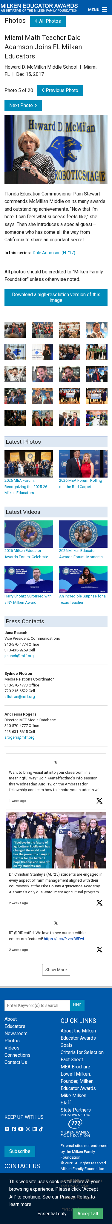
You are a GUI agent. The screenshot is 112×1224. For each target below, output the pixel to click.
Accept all (87, 1214)
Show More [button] (56, 969)
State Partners (76, 1110)
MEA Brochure (75, 1067)
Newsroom (15, 1033)
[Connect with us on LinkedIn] (35, 1129)
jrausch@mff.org (19, 656)
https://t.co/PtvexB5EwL (64, 939)
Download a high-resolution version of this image (56, 297)
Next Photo (21, 105)
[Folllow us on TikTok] (41, 1129)
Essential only (52, 1214)
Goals (67, 1045)
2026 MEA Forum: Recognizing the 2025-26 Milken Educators (25, 486)
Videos (11, 1048)
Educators (14, 1026)
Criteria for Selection (82, 1052)
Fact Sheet (72, 1059)
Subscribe (19, 1151)
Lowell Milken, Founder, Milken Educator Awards (78, 1081)
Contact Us (15, 1062)
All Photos (49, 21)
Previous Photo (61, 90)
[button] (56, 781)
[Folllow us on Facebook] (14, 1129)
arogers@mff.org (19, 737)
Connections (17, 1055)
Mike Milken (73, 1095)
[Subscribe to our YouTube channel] (21, 1129)
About (10, 1019)
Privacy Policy (75, 1197)
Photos (12, 1041)
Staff (66, 1103)
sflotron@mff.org (19, 696)
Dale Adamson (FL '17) (54, 252)
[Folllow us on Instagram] (28, 1129)
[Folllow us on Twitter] (7, 1129)
